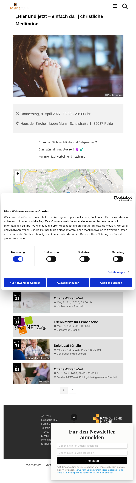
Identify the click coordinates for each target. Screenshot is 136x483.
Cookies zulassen (111, 282)
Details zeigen (116, 272)
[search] (125, 6)
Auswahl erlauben (68, 282)
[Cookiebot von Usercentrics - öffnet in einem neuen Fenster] (116, 198)
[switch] (51, 259)
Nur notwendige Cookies (25, 282)
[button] (83, 6)
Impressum (33, 464)
